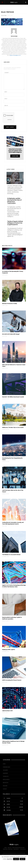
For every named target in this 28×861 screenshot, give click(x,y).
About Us (9, 847)
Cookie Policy (23, 849)
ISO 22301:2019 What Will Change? (11, 334)
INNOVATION (5, 782)
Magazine (5, 785)
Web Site (6, 105)
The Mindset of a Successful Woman (11, 554)
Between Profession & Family (9, 303)
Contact (5, 788)
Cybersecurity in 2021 (7, 710)
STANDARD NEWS (6, 767)
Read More (10, 859)
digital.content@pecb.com (15, 55)
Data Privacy (16, 849)
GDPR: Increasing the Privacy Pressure (11, 680)
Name (5, 91)
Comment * (6, 72)
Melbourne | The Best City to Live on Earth (12, 427)
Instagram (14, 810)
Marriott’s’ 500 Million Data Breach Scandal (13, 396)
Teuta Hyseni (3, 15)
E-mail (6, 98)
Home (4, 763)
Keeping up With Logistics (8, 649)
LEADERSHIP (5, 773)
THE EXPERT (5, 770)
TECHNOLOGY (6, 776)
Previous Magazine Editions (18, 847)
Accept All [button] (16, 858)
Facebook (14, 798)
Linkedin (14, 804)
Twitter (14, 801)
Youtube (14, 807)
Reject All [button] (22, 858)
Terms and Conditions (8, 849)
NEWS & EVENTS (6, 779)
